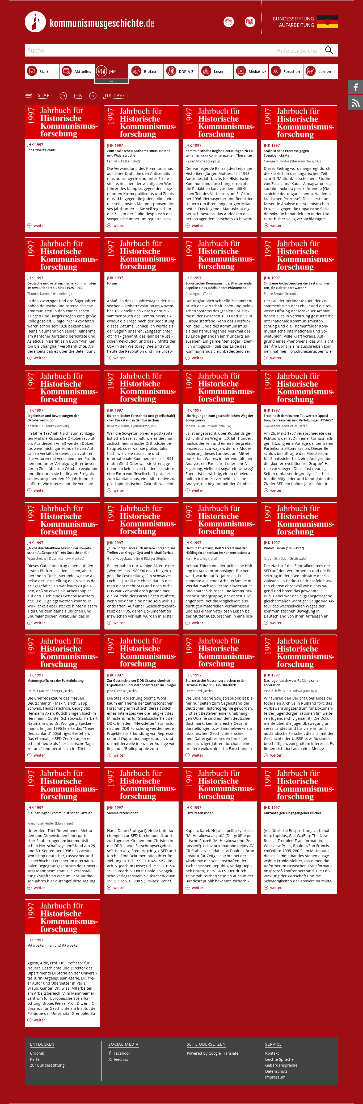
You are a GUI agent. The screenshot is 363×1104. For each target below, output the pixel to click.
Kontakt (272, 1053)
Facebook (122, 1053)
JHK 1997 (114, 95)
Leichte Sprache (279, 1059)
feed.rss (348, 95)
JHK (78, 95)
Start (45, 95)
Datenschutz (276, 1071)
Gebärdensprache (281, 1065)
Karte (35, 1059)
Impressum (275, 1077)
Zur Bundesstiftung (47, 1065)
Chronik (37, 1053)
